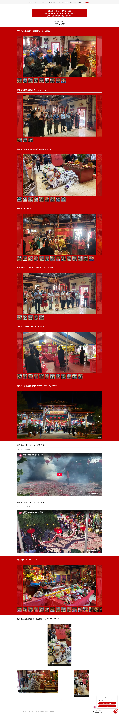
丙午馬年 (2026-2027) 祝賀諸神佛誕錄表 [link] (71, 2)
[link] (59, 13)
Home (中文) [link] (33, 2)
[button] (42, 2)
